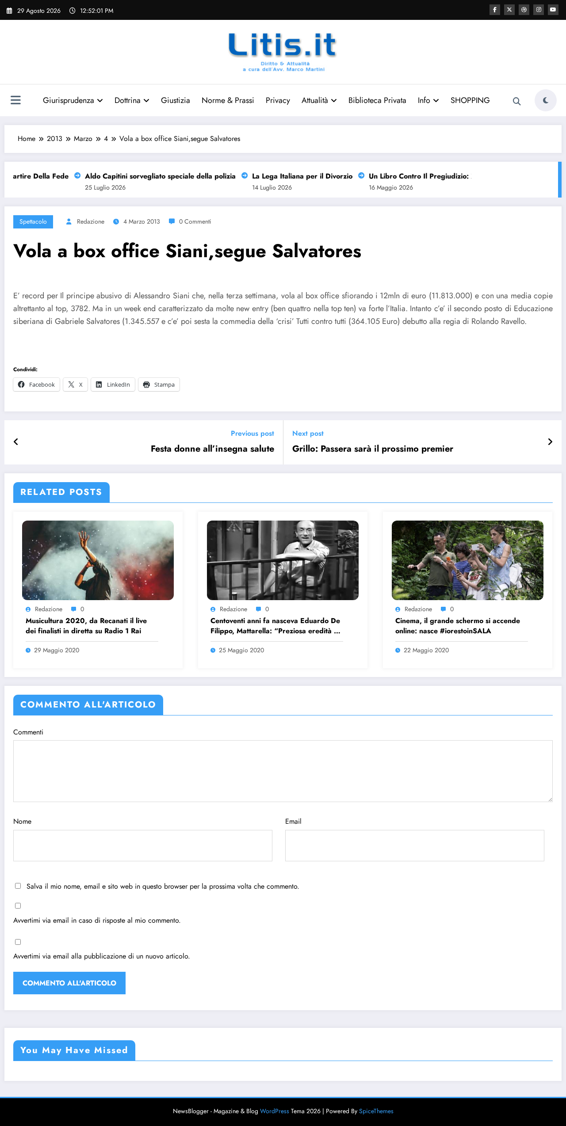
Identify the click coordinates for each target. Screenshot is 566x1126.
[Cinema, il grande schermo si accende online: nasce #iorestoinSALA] (467, 559)
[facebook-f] (495, 9)
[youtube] (553, 9)
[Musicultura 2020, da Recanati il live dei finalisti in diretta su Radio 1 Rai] (98, 559)
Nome (22, 821)
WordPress (274, 1111)
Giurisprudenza (68, 100)
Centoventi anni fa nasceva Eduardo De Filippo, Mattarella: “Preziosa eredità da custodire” (276, 626)
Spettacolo (33, 221)
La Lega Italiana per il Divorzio (293, 176)
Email (293, 821)
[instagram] (538, 9)
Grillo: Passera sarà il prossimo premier (372, 449)
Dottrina (128, 100)
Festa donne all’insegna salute (212, 449)
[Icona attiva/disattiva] (15, 101)
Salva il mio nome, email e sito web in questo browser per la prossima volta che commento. (163, 886)
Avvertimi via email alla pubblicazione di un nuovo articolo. (101, 956)
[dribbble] (524, 9)
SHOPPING (470, 100)
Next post (308, 433)
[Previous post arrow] (16, 442)
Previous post (252, 433)
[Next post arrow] (550, 442)
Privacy (278, 100)
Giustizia (175, 100)
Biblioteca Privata (377, 100)
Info (424, 100)
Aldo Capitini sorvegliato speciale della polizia (151, 176)
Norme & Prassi (228, 100)
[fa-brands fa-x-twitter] (509, 9)
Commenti (28, 732)
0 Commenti (195, 221)
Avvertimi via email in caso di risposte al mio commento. (97, 920)
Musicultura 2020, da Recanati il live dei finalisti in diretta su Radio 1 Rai (86, 625)
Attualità (315, 100)
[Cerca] (517, 102)
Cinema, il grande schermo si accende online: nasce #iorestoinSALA (457, 625)
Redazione (90, 221)
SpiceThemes (376, 1111)
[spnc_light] (546, 100)
